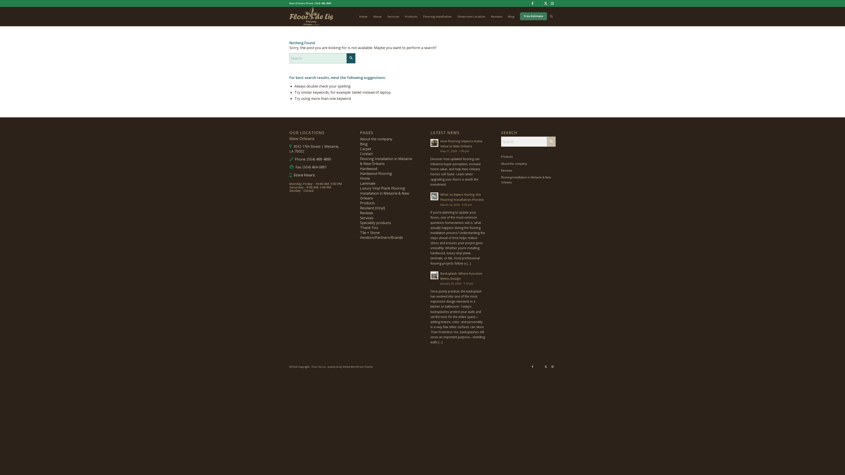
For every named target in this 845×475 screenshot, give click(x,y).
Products (367, 203)
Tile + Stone (370, 232)
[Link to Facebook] (532, 3)
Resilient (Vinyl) (372, 208)
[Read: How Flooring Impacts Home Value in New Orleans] (434, 143)
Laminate (367, 183)
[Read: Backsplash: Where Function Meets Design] (434, 275)
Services (366, 218)
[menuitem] (363, 16)
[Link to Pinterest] (539, 3)
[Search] (551, 16)
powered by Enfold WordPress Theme (350, 366)
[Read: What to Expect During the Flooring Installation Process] (434, 196)
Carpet (365, 148)
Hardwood (368, 168)
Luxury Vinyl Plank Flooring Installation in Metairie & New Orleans (384, 193)
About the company (376, 139)
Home (365, 178)
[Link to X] (545, 3)
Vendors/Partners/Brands (381, 237)
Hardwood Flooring (376, 173)
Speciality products (375, 222)
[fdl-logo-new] (311, 16)
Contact (366, 153)
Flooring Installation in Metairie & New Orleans (526, 179)
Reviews (366, 212)
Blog (364, 144)
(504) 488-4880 (323, 3)
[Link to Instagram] (552, 3)
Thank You (369, 227)
